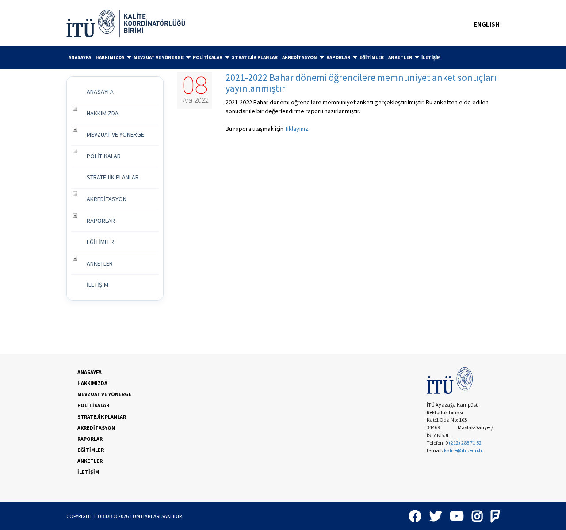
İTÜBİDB (102, 516)
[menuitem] (79, 57)
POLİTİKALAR (207, 57)
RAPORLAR (338, 57)
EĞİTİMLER (371, 57)
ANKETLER (400, 57)
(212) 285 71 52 (465, 442)
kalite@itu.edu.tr (463, 450)
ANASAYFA (80, 57)
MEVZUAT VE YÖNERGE (159, 57)
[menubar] (283, 57)
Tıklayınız (296, 129)
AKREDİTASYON (299, 57)
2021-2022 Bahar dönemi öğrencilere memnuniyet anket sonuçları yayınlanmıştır (361, 82)
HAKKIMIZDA (110, 57)
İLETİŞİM (431, 57)
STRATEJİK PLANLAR (255, 57)
